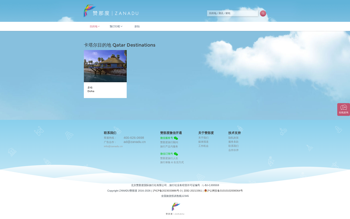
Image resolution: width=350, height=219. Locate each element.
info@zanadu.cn (113, 146)
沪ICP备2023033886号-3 (167, 190)
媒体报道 (203, 141)
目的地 (93, 26)
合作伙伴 (233, 150)
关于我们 (203, 137)
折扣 (137, 26)
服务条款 (233, 141)
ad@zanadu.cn (135, 142)
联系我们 (233, 145)
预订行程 (115, 26)
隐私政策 (233, 137)
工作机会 (203, 145)
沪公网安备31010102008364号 (225, 190)
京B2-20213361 (193, 190)
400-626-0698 (134, 138)
